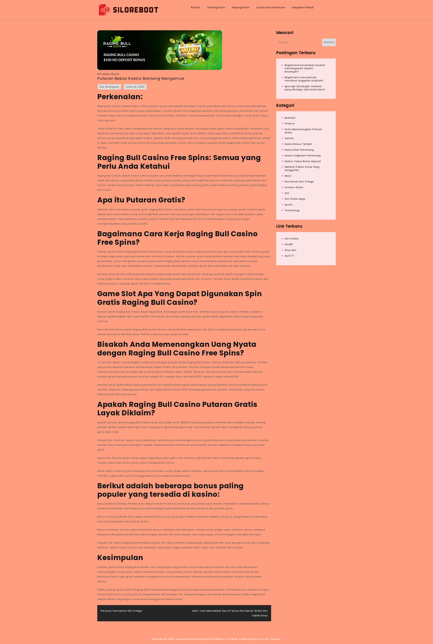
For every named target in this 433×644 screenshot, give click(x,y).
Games (289, 138)
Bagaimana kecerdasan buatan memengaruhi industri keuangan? (305, 68)
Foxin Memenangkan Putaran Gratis (303, 131)
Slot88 (289, 244)
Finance (290, 123)
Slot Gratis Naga (295, 199)
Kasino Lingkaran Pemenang (303, 155)
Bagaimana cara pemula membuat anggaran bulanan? (304, 79)
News (288, 176)
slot (287, 193)
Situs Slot (291, 250)
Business (290, 118)
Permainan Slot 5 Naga (299, 181)
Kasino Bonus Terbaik (298, 144)
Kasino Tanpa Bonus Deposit (303, 161)
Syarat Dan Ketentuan (270, 7)
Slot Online (292, 238)
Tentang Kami (216, 7)
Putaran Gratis (108, 74)
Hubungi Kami (240, 7)
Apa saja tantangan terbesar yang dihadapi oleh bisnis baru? (305, 88)
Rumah (195, 7)
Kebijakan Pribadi (303, 7)
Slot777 (289, 256)
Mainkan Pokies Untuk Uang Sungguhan (302, 168)
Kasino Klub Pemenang (299, 149)
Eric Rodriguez (109, 87)
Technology (292, 210)
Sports (289, 204)
